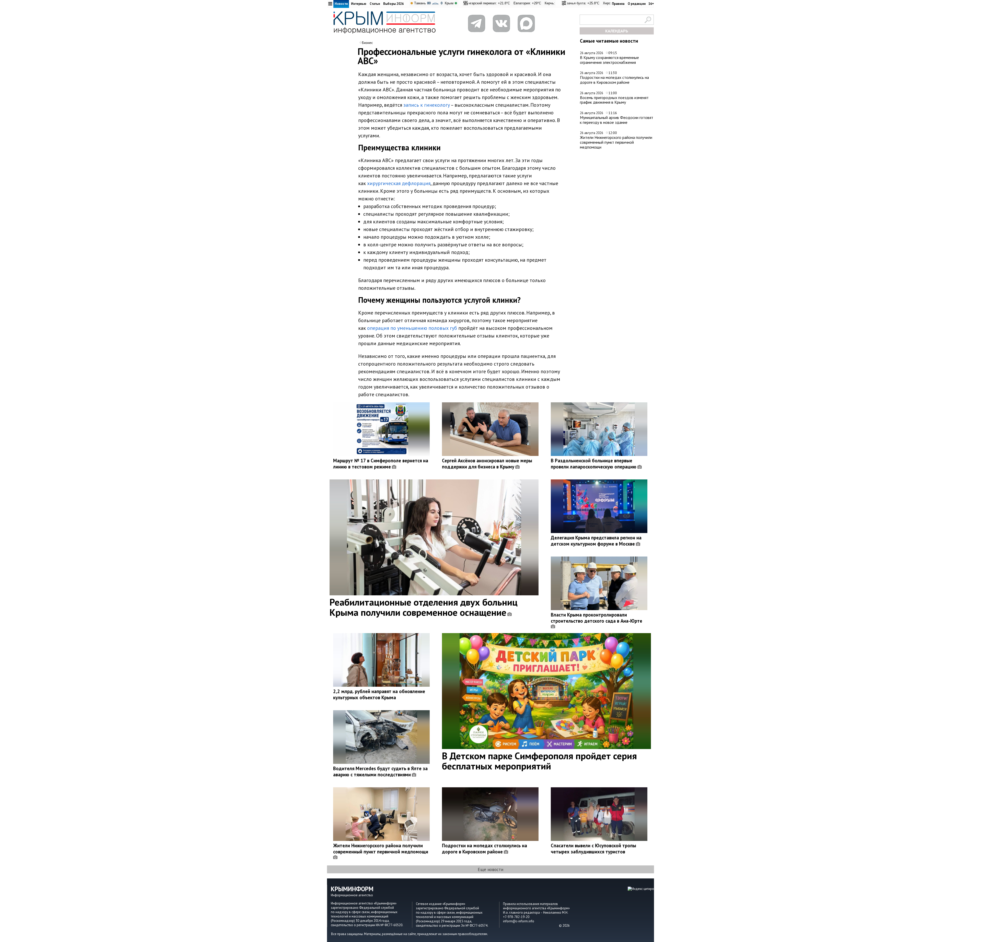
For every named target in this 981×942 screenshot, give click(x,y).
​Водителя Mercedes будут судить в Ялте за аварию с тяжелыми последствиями (380, 771)
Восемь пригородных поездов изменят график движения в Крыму (614, 100)
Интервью (358, 4)
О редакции (637, 4)
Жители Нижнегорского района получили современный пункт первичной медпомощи (616, 142)
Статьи (375, 4)
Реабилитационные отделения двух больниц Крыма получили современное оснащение (424, 607)
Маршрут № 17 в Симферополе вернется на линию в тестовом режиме (380, 463)
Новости (341, 4)
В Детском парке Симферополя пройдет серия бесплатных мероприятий (539, 761)
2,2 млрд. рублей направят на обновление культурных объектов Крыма (379, 694)
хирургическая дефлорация (398, 183)
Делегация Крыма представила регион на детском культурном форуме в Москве (596, 541)
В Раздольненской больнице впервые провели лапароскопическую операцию (593, 463)
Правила (618, 4)
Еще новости (490, 869)
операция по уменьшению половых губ (412, 328)
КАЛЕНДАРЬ (616, 30)
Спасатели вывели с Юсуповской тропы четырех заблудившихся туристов (593, 848)
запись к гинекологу (426, 105)
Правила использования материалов (530, 904)
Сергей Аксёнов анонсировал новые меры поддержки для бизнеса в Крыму (487, 463)
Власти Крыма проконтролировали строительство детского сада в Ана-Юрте (596, 618)
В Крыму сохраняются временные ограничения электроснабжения (609, 60)
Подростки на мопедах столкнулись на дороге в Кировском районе (614, 80)
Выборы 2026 (393, 4)
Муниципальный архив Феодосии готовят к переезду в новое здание (616, 120)
